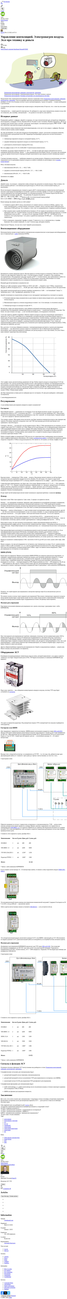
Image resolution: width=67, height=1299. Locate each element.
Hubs (5, 1260)
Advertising (7, 1284)
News (5, 1258)
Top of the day (5, 1196)
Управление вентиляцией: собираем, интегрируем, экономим (22, 92)
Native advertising (9, 1286)
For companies (8, 1272)
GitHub (12, 1164)
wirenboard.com (8, 1220)
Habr (10, 1297)
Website (3, 1164)
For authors (7, 1270)
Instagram (7, 1164)
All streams (6, 1)
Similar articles (14, 1196)
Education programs (9, 1287)
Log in (27, 1105)
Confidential (7, 1277)
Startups (6, 1289)
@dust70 (13, 1178)
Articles (6, 1256)
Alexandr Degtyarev (9, 1243)
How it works (8, 1269)
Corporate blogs (8, 1283)
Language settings (6, 1295)
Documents (7, 1273)
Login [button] (2, 11)
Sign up (6, 1250)
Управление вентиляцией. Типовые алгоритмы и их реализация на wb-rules (26, 96)
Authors (6, 1261)
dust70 (2, 32)
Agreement (7, 1275)
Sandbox (6, 1263)
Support (13, 1295)
